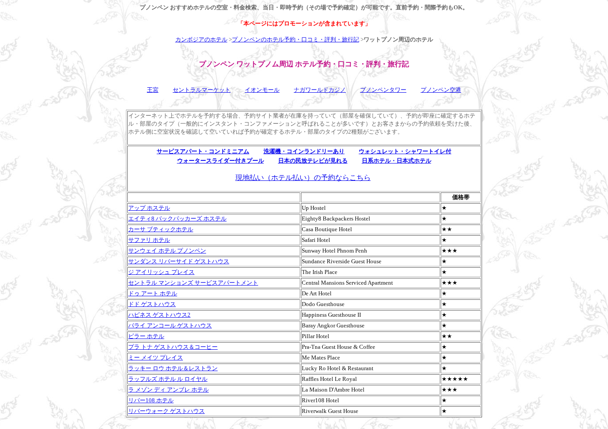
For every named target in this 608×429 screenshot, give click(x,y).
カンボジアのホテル (201, 39)
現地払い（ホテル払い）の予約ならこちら (303, 177)
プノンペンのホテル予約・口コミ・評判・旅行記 (295, 39)
